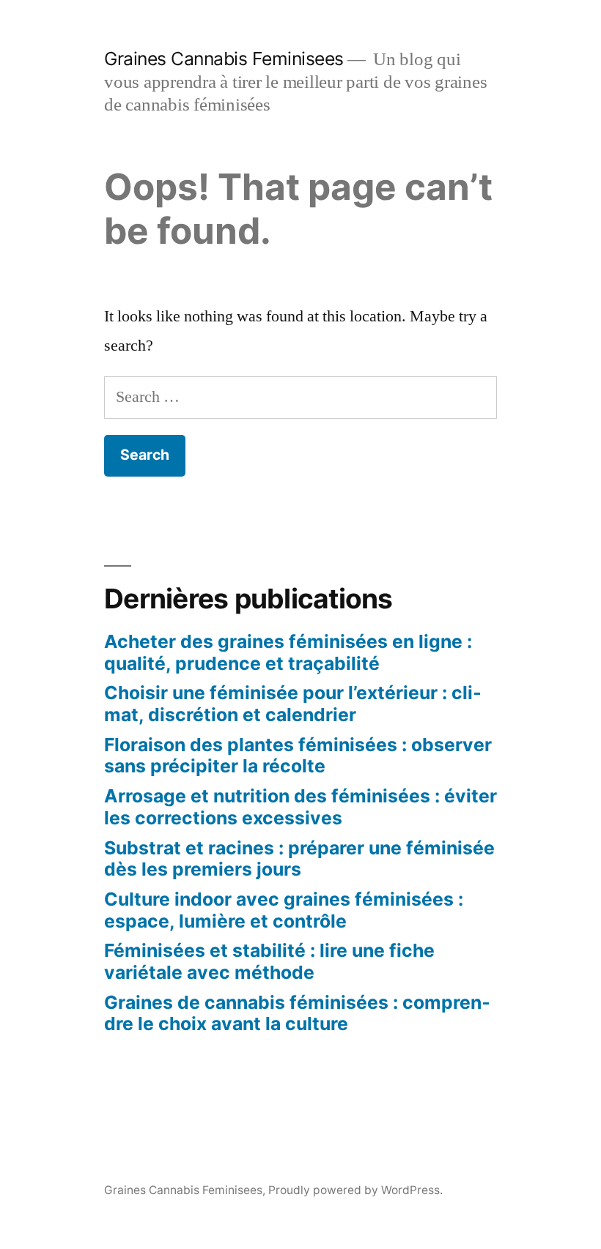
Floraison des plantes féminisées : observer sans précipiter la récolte (298, 756)
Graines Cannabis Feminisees (224, 59)
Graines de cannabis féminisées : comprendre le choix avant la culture (297, 1013)
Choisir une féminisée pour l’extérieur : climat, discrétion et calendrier (293, 704)
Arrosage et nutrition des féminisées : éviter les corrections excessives (300, 807)
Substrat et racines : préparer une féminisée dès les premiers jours (299, 859)
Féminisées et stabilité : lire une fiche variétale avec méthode (269, 961)
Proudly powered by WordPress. (355, 1190)
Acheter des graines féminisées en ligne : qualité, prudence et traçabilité (288, 652)
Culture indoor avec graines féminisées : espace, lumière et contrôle (283, 910)
